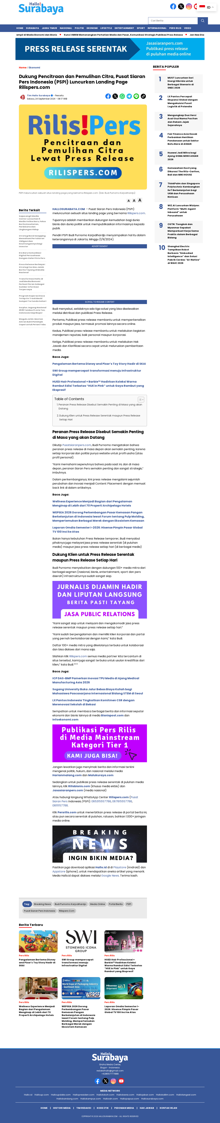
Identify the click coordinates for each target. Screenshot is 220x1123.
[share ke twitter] (115, 98)
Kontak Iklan (168, 1108)
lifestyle (106, 28)
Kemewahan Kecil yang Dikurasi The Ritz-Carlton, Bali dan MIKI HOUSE (184, 171)
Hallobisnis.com (125, 1094)
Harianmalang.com (67, 775)
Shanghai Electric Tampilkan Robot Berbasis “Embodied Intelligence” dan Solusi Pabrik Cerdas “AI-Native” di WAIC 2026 (184, 255)
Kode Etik (103, 1108)
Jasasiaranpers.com (67, 790)
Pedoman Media (124, 1108)
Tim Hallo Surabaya (38, 95)
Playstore (119, 867)
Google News (110, 876)
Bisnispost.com (112, 715)
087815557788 (122, 801)
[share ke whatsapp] (122, 98)
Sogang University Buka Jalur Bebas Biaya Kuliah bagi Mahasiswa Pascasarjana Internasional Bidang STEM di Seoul (97, 691)
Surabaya (32, 28)
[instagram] (189, 8)
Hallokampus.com (90, 1098)
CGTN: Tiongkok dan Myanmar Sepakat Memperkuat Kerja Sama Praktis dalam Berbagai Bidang (183, 231)
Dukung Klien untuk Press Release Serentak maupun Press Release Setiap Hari (99, 417)
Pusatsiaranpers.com (76, 445)
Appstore (58, 871)
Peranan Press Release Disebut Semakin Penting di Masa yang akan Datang (100, 406)
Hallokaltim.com (165, 1094)
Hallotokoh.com (105, 1094)
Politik (79, 28)
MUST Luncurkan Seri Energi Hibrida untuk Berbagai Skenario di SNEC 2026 (181, 83)
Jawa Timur (49, 28)
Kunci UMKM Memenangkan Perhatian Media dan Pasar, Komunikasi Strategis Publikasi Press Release (105, 34)
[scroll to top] (210, 1117)
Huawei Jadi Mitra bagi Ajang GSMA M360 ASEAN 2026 (183, 156)
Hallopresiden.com (83, 1094)
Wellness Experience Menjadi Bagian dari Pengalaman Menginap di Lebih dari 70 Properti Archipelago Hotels (92, 503)
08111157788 (60, 805)
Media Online (97, 904)
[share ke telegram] (130, 98)
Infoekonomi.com (65, 720)
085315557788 (101, 801)
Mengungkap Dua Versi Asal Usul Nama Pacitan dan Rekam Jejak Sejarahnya (182, 120)
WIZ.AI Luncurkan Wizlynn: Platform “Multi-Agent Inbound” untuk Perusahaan (184, 210)
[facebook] (173, 8)
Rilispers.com (136, 213)
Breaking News (42, 904)
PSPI (128, 904)
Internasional (157, 28)
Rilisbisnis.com (79, 786)
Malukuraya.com (100, 775)
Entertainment (124, 28)
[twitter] (181, 8)
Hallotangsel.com (186, 1094)
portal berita (116, 904)
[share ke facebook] (108, 98)
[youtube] (121, 1083)
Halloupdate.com (61, 1094)
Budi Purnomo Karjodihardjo (70, 904)
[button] (128, 201)
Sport (141, 28)
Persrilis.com (67, 812)
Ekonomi (92, 28)
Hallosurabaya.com (152, 1098)
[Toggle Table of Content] (139, 400)
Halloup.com (42, 1094)
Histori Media (62, 1108)
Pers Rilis (175, 28)
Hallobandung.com (67, 1098)
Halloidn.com (110, 1098)
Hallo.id (101, 867)
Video (187, 28)
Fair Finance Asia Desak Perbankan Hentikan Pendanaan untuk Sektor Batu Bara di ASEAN (183, 139)
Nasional (66, 28)
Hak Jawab (147, 1108)
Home (19, 28)
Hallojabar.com (145, 1094)
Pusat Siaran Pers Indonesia (39, 910)
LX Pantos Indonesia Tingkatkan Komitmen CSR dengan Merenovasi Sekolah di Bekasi (93, 702)
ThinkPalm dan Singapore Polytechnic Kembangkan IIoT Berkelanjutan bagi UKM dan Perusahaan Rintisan (184, 190)
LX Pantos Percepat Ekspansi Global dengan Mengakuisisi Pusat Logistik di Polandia (183, 101)
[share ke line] (137, 98)
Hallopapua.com (129, 1098)
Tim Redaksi (83, 1108)
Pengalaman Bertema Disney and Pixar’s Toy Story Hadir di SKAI (99, 364)
